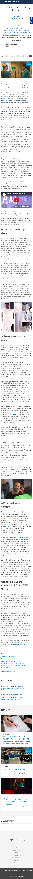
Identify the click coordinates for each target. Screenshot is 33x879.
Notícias (16, 848)
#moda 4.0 (23, 663)
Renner (21, 537)
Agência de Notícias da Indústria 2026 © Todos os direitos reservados (16, 871)
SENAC (13, 414)
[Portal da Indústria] (2, 2)
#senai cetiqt (5, 661)
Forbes (20, 101)
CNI (5, 2)
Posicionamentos (16, 855)
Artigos (16, 852)
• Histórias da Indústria (8, 656)
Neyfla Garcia (13, 44)
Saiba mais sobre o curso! (18, 644)
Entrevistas (16, 850)
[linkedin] (25, 840)
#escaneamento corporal (23, 665)
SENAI (14, 2)
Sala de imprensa (16, 857)
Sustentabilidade (8, 693)
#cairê (16, 663)
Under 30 (4, 101)
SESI (9, 2)
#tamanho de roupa (7, 663)
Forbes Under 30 (6, 526)
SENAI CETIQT (6, 99)
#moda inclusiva (15, 661)
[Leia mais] (16, 723)
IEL (19, 2)
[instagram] (16, 840)
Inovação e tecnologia (10, 686)
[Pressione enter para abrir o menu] (2, 9)
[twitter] (11, 840)
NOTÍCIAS (16, 16)
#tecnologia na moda (7, 665)
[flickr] (21, 840)
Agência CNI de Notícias (9, 671)
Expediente (17, 862)
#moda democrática (7, 667)
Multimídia (16, 860)
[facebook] (7, 840)
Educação (6, 734)
